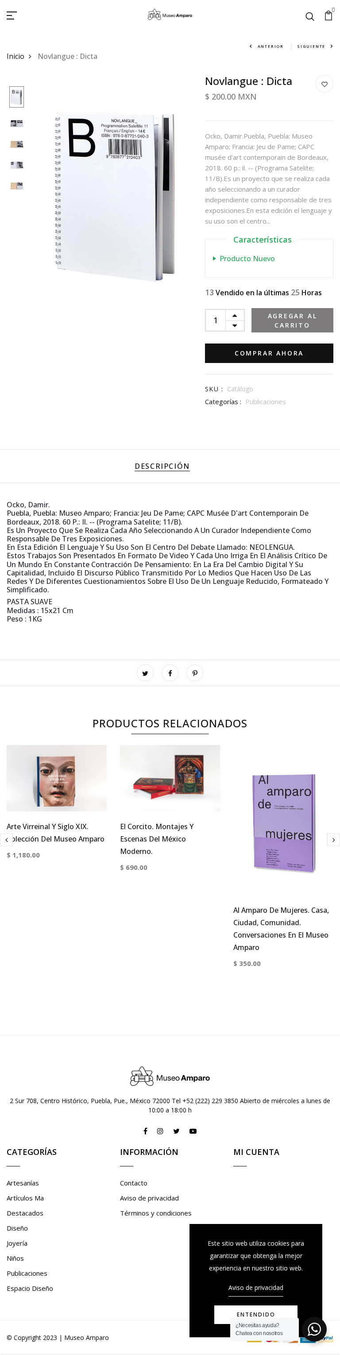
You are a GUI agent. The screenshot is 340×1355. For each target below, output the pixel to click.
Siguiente (311, 46)
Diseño (17, 1228)
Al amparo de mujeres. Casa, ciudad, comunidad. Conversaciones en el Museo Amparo (281, 928)
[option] (17, 97)
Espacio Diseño (30, 1288)
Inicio (15, 56)
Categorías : (223, 401)
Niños (15, 1258)
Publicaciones (265, 401)
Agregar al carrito (292, 320)
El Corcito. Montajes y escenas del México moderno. (156, 839)
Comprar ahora (269, 353)
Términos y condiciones (156, 1212)
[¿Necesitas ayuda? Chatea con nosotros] (314, 1329)
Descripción (162, 466)
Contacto (133, 1182)
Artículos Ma (25, 1197)
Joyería (17, 1243)
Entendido (256, 1314)
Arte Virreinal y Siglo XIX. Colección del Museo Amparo (55, 833)
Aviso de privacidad (149, 1197)
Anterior (271, 46)
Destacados (25, 1212)
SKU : (214, 389)
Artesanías (23, 1182)
